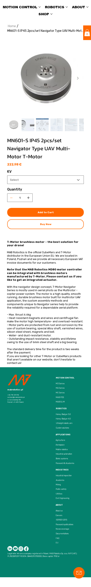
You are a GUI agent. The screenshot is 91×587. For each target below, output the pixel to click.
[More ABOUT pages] (87, 7)
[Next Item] (77, 78)
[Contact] (79, 573)
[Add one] (28, 197)
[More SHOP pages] (51, 14)
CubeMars (62, 356)
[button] (87, 32)
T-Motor (47, 356)
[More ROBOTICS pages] (67, 7)
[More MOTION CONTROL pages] (40, 7)
